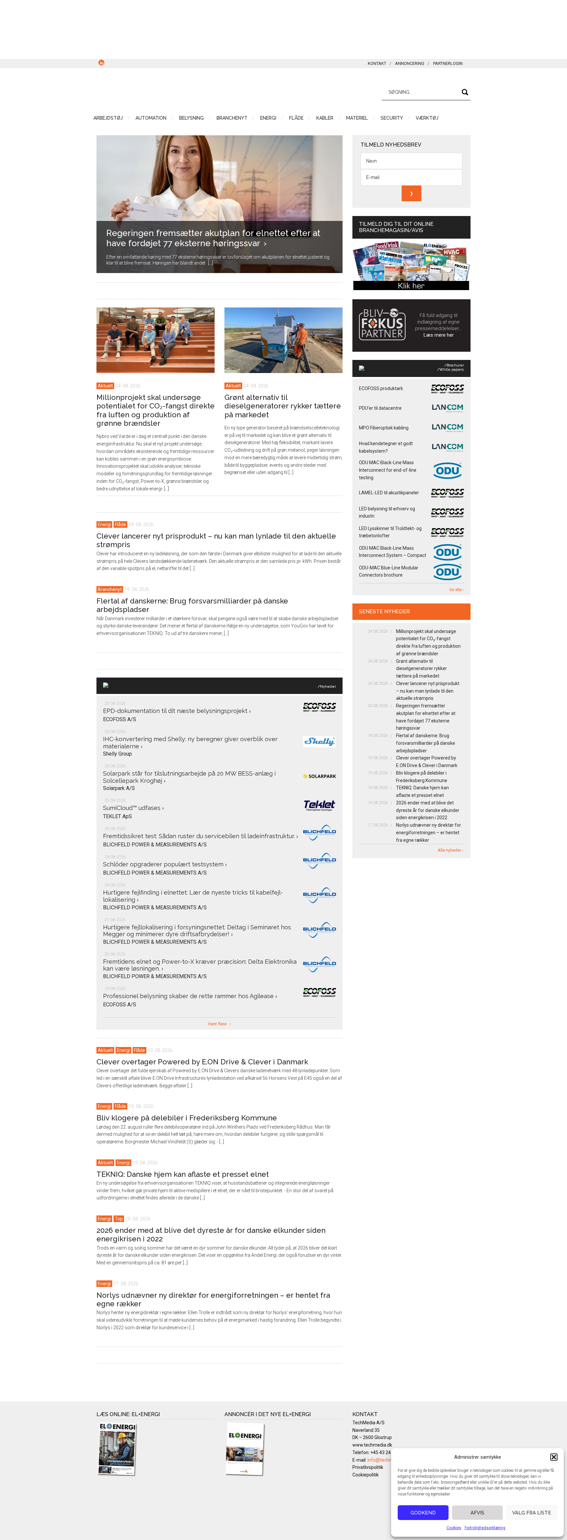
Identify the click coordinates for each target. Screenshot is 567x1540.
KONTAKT (377, 63)
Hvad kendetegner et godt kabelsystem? (386, 447)
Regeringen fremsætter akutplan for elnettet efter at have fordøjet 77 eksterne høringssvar (213, 238)
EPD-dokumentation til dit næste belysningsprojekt (177, 710)
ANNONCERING (409, 63)
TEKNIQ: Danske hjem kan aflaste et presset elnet (182, 1174)
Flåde (120, 524)
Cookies (454, 1528)
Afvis (477, 1513)
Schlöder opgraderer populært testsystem (165, 864)
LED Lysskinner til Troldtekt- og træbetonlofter (390, 532)
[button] (554, 1457)
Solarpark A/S (119, 788)
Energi (104, 524)
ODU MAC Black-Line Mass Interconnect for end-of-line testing (387, 470)
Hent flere (217, 1023)
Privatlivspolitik (367, 1467)
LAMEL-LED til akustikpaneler (389, 492)
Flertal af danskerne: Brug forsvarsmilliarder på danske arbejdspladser (425, 743)
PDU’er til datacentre (380, 408)
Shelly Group (117, 754)
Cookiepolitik (365, 1474)
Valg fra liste (531, 1513)
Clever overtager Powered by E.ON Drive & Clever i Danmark (202, 1061)
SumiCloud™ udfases (133, 807)
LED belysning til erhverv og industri (387, 512)
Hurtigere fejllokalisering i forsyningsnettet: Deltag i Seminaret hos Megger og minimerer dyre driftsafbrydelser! (197, 931)
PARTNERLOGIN (448, 63)
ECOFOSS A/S (119, 719)
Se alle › (456, 589)
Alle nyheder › (450, 850)
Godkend (423, 1513)
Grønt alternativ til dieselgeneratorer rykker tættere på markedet (282, 406)
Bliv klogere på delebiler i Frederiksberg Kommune (186, 1118)
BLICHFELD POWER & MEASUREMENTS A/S (155, 844)
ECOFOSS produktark (381, 388)
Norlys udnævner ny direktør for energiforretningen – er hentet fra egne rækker (428, 832)
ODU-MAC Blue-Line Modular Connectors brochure (388, 571)
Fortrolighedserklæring (485, 1528)
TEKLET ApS (117, 816)
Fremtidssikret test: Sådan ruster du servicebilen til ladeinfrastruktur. (200, 836)
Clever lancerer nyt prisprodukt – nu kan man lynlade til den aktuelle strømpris (427, 691)
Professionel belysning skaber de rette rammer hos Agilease (190, 996)
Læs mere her (439, 335)
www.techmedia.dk (372, 1445)
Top (119, 1218)
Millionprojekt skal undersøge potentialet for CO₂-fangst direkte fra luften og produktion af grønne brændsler (155, 410)
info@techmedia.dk (388, 1460)
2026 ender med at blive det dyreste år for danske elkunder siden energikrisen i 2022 (427, 810)
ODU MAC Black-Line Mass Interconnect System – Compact (392, 551)
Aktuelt (105, 385)
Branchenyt (110, 589)
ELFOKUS (158, 91)
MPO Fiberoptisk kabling (384, 427)
